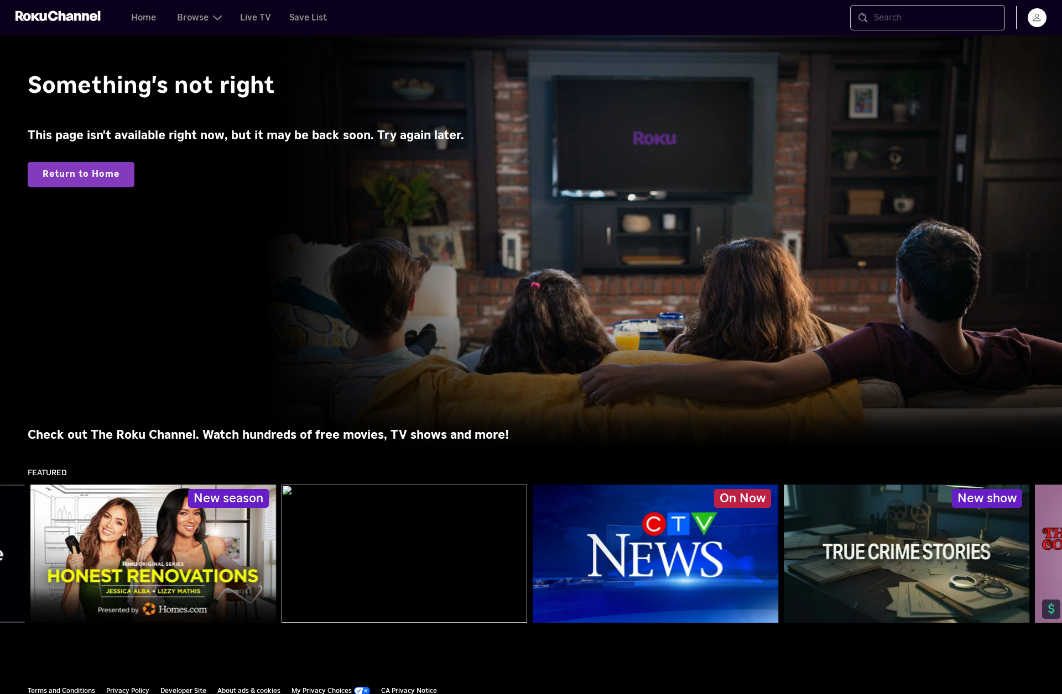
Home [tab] (143, 17)
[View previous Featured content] (14, 554)
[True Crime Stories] (906, 554)
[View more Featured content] (1048, 554)
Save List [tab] (308, 17)
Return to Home (81, 174)
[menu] (1037, 17)
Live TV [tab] (255, 17)
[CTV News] (655, 553)
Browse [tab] (193, 17)
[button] (657, 553)
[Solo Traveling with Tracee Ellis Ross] (404, 554)
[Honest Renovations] (153, 554)
